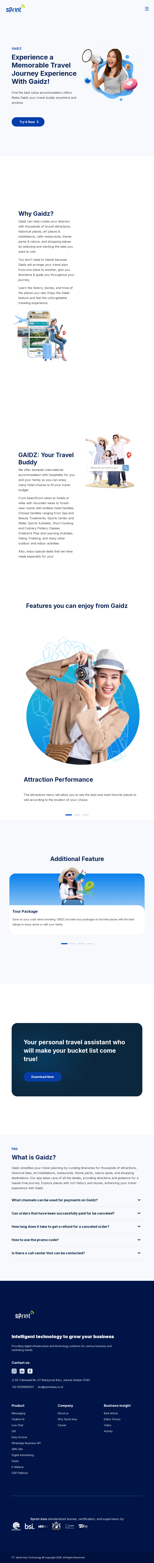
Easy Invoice (19, 1437)
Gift (14, 1431)
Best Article (111, 1413)
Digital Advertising (23, 1455)
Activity (108, 1431)
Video (107, 1425)
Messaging (18, 1413)
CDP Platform (20, 1473)
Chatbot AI (18, 1419)
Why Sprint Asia (67, 1419)
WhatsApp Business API (26, 1443)
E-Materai (17, 1467)
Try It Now (27, 122)
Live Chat (17, 1425)
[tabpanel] (77, 715)
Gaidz (15, 1461)
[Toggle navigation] (147, 8)
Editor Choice (112, 1419)
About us (63, 1413)
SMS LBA (17, 1449)
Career (62, 1425)
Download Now (42, 1077)
